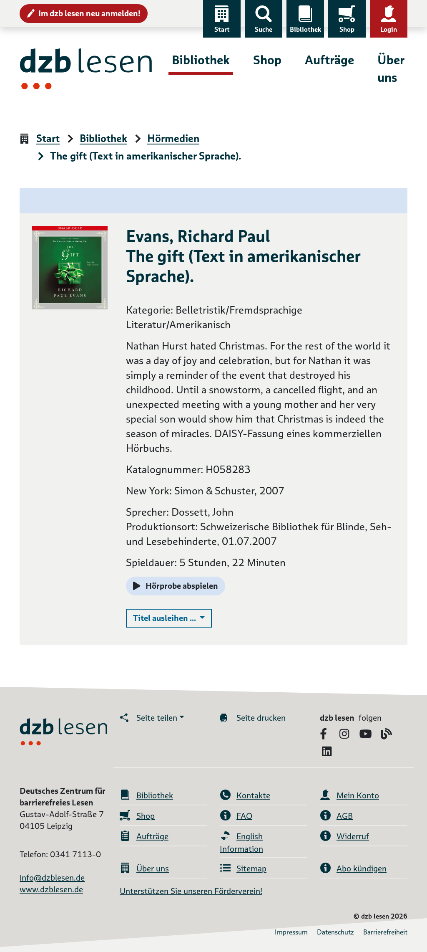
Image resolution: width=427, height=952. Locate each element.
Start (222, 29)
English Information (241, 842)
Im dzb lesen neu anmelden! (89, 13)
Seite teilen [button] (156, 717)
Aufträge (329, 60)
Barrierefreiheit (385, 932)
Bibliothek (305, 29)
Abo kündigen (362, 868)
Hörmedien (173, 138)
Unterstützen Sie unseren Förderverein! (191, 891)
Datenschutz (335, 932)
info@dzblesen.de (52, 877)
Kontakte (253, 795)
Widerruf (353, 836)
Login (388, 29)
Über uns (390, 69)
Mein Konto (358, 795)
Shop (346, 29)
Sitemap (251, 868)
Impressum (291, 932)
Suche (263, 29)
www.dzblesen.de (51, 889)
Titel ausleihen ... (172, 617)
